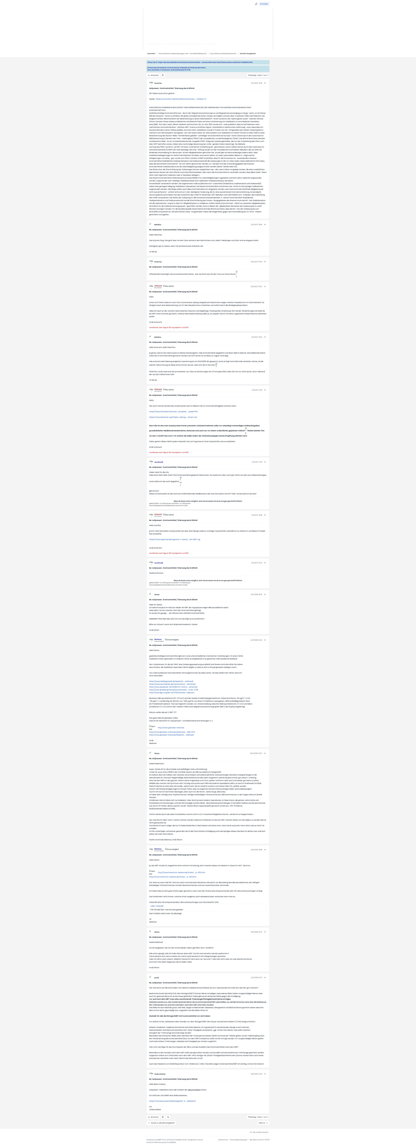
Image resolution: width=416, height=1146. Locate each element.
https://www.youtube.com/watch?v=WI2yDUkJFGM (234, 62)
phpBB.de (172, 1142)
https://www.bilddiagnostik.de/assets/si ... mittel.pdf (171, 681)
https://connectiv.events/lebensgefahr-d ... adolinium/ (172, 1101)
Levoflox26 (158, 462)
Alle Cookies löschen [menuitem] (260, 1132)
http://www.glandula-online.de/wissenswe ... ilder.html (172, 732)
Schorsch (158, 286)
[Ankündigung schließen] (268, 62)
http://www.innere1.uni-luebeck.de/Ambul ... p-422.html (181, 872)
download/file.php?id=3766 (180, 70)
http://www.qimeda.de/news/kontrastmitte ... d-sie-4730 (173, 690)
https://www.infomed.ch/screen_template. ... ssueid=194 (173, 411)
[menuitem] (256, 4)
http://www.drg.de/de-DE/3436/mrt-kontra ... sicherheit (173, 687)
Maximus (158, 639)
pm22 (156, 978)
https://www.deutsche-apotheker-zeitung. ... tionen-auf (173, 417)
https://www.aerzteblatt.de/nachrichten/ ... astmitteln (172, 684)
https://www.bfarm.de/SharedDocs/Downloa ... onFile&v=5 (181, 99)
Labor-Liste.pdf (157, 906)
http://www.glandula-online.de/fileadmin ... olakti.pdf (171, 735)
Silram (156, 594)
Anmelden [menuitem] (264, 4)
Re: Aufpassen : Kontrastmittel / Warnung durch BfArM (173, 229)
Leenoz (200, 1140)
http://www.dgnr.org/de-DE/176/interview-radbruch (171, 692)
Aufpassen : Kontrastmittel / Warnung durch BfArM (171, 88)
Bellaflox (157, 225)
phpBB (158, 1140)
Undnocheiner (160, 1074)
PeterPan (158, 83)
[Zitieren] (265, 83)
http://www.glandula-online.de (171, 727)
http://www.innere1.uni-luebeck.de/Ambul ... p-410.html (172, 877)
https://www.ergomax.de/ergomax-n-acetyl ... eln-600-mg (174, 539)
